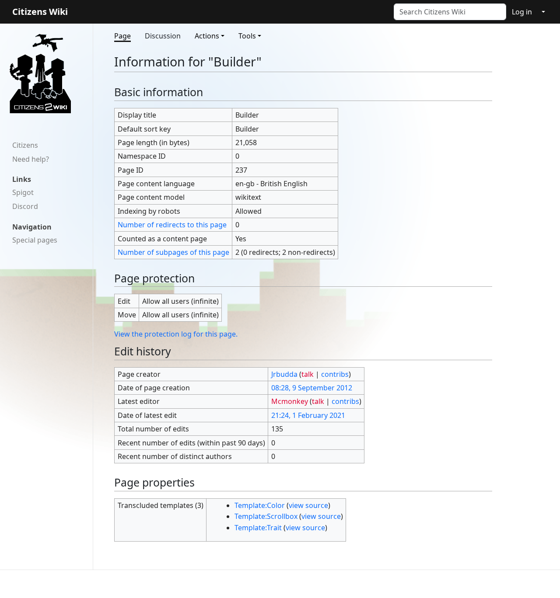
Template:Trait (258, 527)
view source (308, 505)
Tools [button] (247, 36)
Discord (25, 206)
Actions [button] (207, 36)
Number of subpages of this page (173, 252)
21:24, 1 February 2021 (308, 415)
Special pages (34, 240)
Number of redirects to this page (172, 224)
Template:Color (259, 505)
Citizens (25, 145)
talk (307, 374)
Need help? (30, 159)
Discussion (163, 36)
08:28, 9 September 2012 (311, 388)
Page (122, 36)
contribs (335, 374)
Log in (522, 12)
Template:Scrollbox (266, 516)
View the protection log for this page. (176, 334)
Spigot (23, 192)
